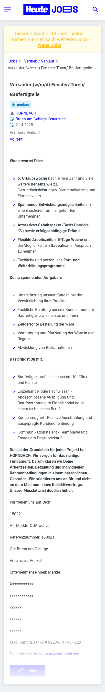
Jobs (13, 61)
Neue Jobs (49, 45)
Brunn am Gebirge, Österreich (41, 119)
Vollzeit (16, 139)
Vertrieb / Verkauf (39, 61)
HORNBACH (26, 113)
